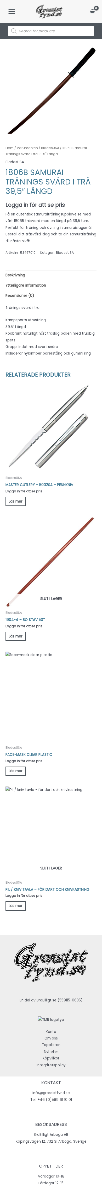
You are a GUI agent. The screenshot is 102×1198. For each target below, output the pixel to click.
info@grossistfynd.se (51, 1092)
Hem (9, 148)
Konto (51, 1031)
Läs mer (15, 501)
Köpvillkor (51, 1058)
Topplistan (51, 1044)
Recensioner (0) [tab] (19, 295)
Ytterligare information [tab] (25, 285)
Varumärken (27, 148)
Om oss (51, 1038)
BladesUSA (50, 148)
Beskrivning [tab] (15, 275)
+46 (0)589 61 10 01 (54, 1099)
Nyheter (51, 1051)
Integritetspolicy (51, 1065)
